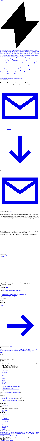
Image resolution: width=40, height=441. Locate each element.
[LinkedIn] (1, 77)
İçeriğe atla (1, 0)
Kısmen (3, 254)
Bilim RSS (4, 416)
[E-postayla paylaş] (20, 210)
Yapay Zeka (8, 78)
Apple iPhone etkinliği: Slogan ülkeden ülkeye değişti (24, 52)
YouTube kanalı (4, 420)
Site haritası (3, 429)
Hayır (5, 254)
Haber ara (3, 424)
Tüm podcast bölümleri (5, 426)
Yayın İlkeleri (3, 383)
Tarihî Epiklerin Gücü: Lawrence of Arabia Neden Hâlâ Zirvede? (12, 392)
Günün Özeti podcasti (4, 425)
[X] (0, 77)
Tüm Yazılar (3, 380)
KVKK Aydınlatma (4, 382)
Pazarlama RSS (4, 417)
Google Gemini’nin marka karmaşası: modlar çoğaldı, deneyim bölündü (11, 386)
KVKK (13, 435)
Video (15, 78)
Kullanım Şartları (7, 435)
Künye (3, 411)
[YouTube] (2, 77)
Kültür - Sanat (13, 78)
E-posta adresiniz (2, 359)
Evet (1, 254)
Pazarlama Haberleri (4, 370)
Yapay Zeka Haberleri (4, 372)
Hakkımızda (3, 378)
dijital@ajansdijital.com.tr (5, 405)
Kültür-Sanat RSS (5, 418)
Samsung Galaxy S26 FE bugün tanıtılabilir (9, 51)
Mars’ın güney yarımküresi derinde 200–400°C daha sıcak (11, 50)
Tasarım (10, 78)
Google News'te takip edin (5, 419)
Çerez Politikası (16, 435)
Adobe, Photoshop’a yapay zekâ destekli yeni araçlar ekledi (24, 51)
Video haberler (4, 427)
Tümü (7, 287)
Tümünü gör (8, 347)
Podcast (17, 78)
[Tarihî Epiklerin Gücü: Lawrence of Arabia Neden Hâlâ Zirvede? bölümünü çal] (0, 393)
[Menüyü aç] (7, 79)
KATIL (13, 359)
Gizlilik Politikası (2, 435)
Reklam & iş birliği (4, 410)
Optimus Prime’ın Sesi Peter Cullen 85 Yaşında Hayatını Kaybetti (26, 53)
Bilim (6, 78)
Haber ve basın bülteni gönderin (6, 409)
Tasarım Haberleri (4, 373)
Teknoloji (4, 78)
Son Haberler (20, 78)
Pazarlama (1, 78)
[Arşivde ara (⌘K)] (1, 79)
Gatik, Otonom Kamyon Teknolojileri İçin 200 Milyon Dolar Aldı (10, 389)
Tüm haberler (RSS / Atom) (5, 414)
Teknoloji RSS (4, 415)
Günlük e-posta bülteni (5, 421)
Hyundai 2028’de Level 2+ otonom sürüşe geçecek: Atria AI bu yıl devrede (16, 55)
